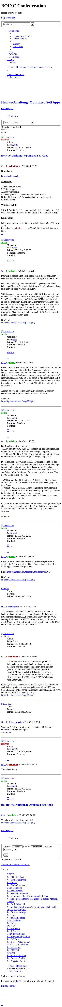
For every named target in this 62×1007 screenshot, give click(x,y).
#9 (2, 764)
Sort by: (27, 846)
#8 (2, 722)
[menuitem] (22, 36)
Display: (7, 846)
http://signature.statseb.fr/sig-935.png (18, 322)
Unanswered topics (15, 74)
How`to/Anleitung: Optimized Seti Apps (30, 102)
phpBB (16, 981)
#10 (3, 815)
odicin (4, 242)
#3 (2, 362)
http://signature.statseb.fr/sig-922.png (18, 695)
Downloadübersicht (10, 176)
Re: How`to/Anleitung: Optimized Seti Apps (27, 804)
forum (21, 976)
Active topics (13, 77)
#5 (2, 556)
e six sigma (6, 732)
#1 (2, 166)
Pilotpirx (5, 588)
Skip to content (8, 17)
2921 (15, 145)
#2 (2, 271)
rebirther (5, 139)
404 (15, 247)
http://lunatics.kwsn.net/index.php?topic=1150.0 (28, 572)
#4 (2, 441)
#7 (2, 656)
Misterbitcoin (7, 704)
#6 (2, 606)
